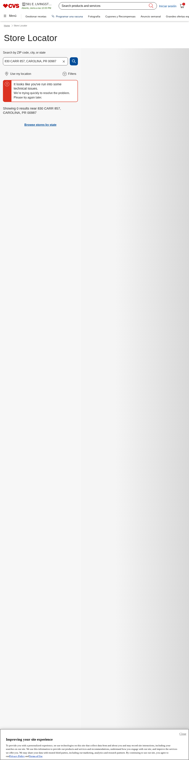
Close (182, 733)
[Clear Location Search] (64, 61)
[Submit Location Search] (74, 61)
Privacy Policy (17, 756)
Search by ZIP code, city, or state (24, 52)
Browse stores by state (40, 124)
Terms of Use (35, 756)
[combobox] (35, 61)
